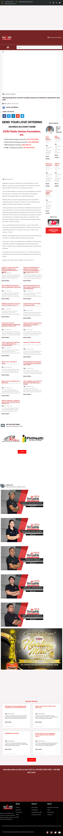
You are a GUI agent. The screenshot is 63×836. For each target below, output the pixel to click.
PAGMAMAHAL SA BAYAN (12, 733)
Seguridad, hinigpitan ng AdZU (32, 342)
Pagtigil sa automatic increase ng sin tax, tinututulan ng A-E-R (11, 304)
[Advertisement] (31, 17)
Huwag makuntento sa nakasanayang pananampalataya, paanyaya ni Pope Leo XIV (11, 324)
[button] (8, 47)
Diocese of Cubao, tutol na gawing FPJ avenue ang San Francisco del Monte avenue (45, 735)
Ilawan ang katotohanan (49, 164)
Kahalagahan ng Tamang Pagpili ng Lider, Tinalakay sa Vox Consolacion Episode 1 (15, 706)
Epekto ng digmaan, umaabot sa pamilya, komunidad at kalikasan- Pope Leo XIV (11, 402)
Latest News (12, 94)
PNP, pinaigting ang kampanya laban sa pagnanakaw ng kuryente (11, 286)
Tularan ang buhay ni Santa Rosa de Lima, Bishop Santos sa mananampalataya (11, 344)
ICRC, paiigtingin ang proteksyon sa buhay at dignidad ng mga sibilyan (32, 382)
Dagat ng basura (57, 164)
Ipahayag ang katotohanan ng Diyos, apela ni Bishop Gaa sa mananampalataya (31, 287)
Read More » (6, 280)
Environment (7, 94)
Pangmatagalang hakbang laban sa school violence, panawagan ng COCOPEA (32, 363)
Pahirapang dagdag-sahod (49, 192)
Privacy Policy (31, 832)
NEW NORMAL (57, 137)
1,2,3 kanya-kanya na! (48, 138)
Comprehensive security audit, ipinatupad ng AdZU (32, 304)
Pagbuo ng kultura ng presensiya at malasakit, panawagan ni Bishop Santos (32, 324)
